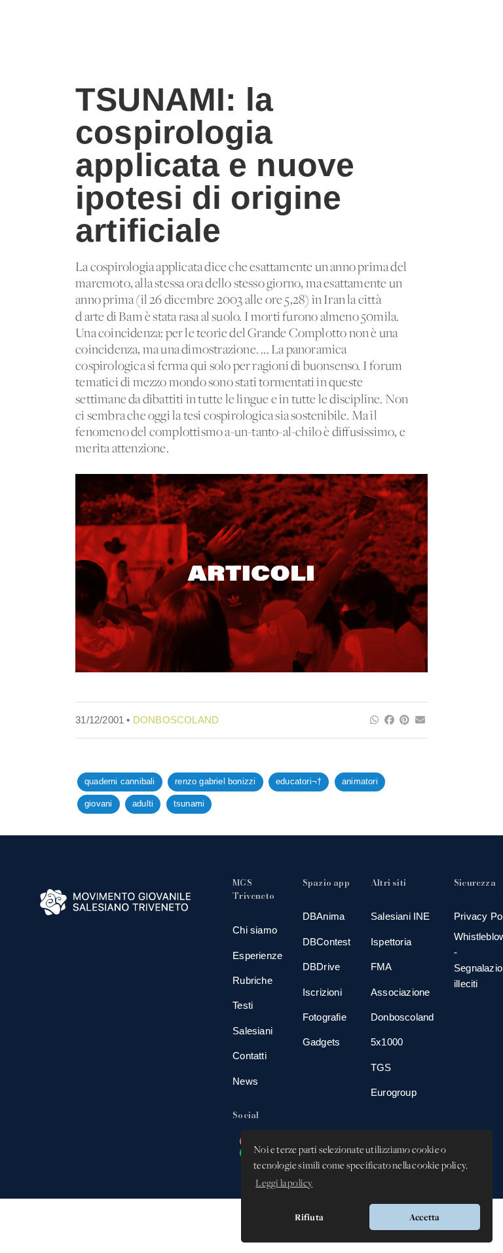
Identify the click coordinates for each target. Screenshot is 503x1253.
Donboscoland (176, 719)
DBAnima (324, 916)
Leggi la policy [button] (283, 1183)
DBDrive (321, 966)
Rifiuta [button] (309, 1217)
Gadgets (321, 1041)
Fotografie (324, 1017)
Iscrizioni (322, 992)
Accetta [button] (424, 1217)
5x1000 (387, 1041)
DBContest (327, 941)
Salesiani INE (400, 916)
